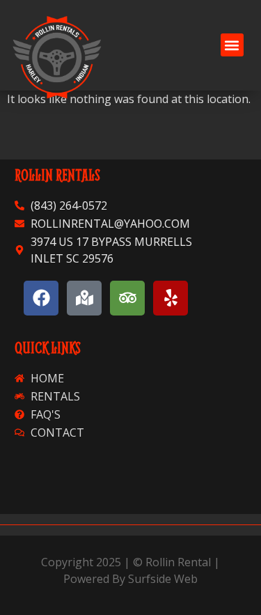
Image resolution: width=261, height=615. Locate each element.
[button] (232, 44)
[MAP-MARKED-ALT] (84, 298)
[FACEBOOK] (41, 298)
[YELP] (170, 298)
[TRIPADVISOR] (127, 298)
